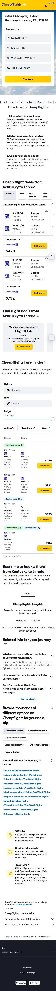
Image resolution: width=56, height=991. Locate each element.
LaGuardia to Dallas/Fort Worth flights (22, 775)
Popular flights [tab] (12, 752)
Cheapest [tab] (9, 193)
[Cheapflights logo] (11, 4)
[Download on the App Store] (34, 983)
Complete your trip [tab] (37, 730)
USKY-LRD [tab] (21, 620)
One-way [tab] (45, 195)
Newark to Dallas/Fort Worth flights (21, 770)
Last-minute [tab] (32, 195)
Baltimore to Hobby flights (16, 814)
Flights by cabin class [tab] (15, 737)
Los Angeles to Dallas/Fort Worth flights (23, 788)
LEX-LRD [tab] (28, 593)
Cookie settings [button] (28, 968)
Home (7, 937)
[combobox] (13, 29)
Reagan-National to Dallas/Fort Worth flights (25, 796)
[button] (46, 20)
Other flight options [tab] (39, 745)
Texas (15, 937)
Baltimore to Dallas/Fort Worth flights (22, 783)
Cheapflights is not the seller (20, 913)
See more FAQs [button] (28, 699)
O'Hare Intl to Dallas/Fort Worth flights (22, 805)
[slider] (53, 419)
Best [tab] (22, 193)
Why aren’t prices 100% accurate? (22, 924)
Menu (51, 3)
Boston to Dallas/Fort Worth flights (20, 809)
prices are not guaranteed (22, 904)
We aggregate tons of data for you (22, 918)
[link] (24, 347)
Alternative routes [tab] (14, 730)
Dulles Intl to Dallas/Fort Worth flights (22, 779)
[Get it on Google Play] (21, 983)
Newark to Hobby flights (15, 801)
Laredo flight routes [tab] (14, 745)
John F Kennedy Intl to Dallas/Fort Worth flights (26, 792)
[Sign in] (45, 6)
